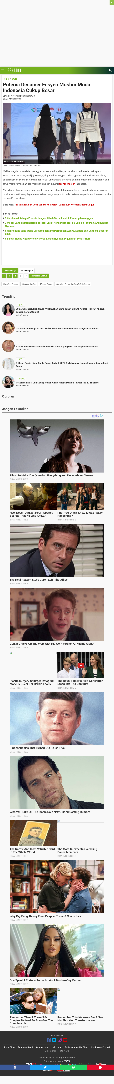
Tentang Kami (25, 1047)
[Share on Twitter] (45, 1067)
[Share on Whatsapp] (73, 1067)
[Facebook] (49, 1039)
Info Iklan (57, 1047)
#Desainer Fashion (10, 284)
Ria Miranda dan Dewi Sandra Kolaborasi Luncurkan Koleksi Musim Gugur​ (54, 204)
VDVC (67, 1061)
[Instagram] (60, 1039)
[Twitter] (54, 1039)
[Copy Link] (100, 1067)
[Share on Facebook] (15, 1067)
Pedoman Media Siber (76, 1047)
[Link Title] (3, 70)
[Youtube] (65, 1039)
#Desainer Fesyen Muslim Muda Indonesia (73, 284)
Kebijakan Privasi (100, 1047)
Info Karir (64, 1051)
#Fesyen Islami (46, 284)
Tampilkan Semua (39, 276)
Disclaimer (50, 1051)
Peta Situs (9, 1047)
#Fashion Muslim (29, 284)
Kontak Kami (42, 1047)
